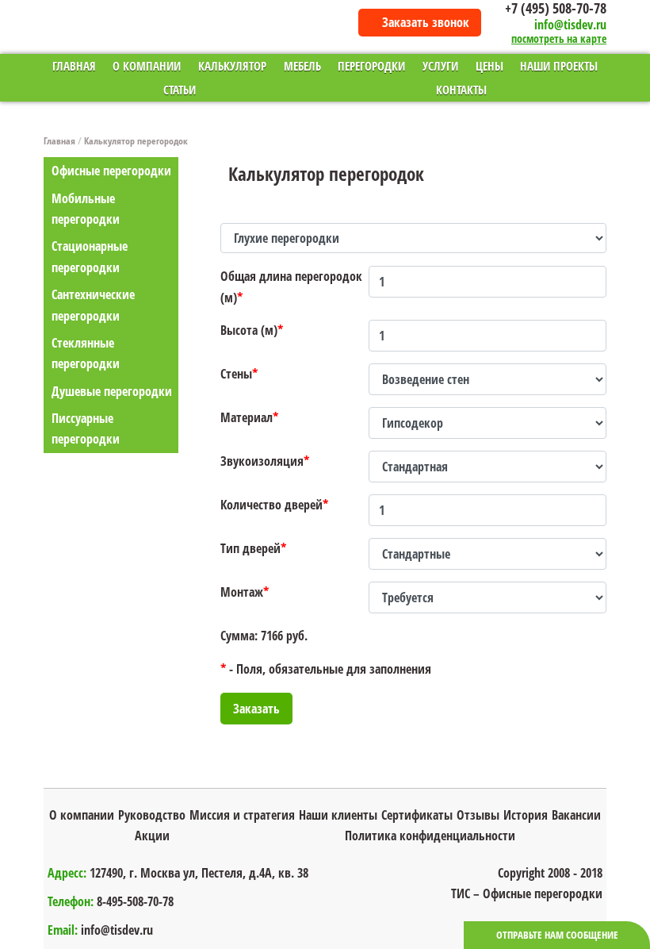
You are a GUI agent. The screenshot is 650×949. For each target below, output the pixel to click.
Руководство (151, 815)
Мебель (302, 66)
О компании (147, 66)
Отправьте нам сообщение (557, 935)
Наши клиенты (338, 815)
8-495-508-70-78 (135, 901)
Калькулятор (232, 66)
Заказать (256, 708)
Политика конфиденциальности (430, 835)
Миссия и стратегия (242, 815)
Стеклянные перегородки (86, 353)
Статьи (179, 90)
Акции (152, 835)
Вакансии (576, 815)
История (525, 815)
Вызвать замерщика (633, 619)
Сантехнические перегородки (93, 305)
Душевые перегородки (112, 391)
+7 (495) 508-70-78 (555, 8)
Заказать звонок (425, 22)
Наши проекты (559, 66)
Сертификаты (417, 815)
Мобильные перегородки (86, 209)
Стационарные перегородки (90, 256)
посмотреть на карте (558, 39)
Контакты (461, 90)
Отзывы (478, 815)
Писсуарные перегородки (86, 428)
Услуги (440, 66)
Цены (489, 66)
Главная (74, 66)
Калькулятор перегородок (136, 141)
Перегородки (371, 66)
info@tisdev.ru (570, 25)
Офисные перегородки (111, 170)
